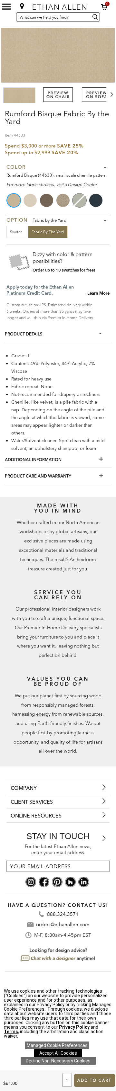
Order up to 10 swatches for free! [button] (64, 270)
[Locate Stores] (22, 6)
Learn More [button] (98, 293)
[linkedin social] (83, 881)
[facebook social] (44, 881)
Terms (11, 1031)
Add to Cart (94, 1080)
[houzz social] (70, 881)
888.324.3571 (63, 914)
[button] (104, 7)
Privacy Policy (74, 1027)
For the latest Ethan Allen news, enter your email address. (58, 849)
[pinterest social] (57, 881)
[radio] (14, 200)
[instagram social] (30, 881)
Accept (58, 1053)
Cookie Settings (57, 1045)
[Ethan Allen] (59, 6)
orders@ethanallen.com (62, 925)
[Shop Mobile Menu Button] (6, 7)
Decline (58, 1061)
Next (111, 94)
